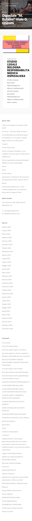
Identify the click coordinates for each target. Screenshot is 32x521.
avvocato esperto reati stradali (12, 369)
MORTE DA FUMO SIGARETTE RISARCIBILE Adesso (12, 458)
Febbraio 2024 (7, 318)
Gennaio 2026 (7, 241)
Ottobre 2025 (6, 248)
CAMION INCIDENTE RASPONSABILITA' (16, 382)
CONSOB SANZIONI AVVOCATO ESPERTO (13, 403)
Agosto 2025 (6, 255)
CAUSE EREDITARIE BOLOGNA (12, 385)
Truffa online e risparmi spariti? (12, 508)
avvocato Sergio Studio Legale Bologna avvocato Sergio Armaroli (15, 377)
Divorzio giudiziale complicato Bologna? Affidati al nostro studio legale (15, 161)
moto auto (5, 467)
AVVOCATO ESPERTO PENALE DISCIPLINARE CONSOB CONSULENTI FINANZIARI (15, 362)
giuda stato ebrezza (8, 421)
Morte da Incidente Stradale (11, 463)
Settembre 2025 (7, 251)
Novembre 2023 (7, 329)
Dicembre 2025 (7, 244)
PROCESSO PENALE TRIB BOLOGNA (14, 483)
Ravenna (5, 487)
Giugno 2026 (6, 230)
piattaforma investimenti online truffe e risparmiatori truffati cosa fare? (15, 478)
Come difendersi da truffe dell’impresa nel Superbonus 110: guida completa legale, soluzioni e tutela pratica (15, 137)
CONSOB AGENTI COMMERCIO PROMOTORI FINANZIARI (13, 396)
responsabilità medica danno (12, 490)
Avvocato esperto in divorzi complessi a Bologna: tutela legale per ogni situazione (16, 354)
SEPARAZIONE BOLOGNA (11, 497)
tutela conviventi (7, 511)
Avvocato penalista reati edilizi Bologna (15, 372)
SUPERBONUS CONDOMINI (11, 504)
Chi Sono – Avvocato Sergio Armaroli (14, 131)
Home (4, 166)
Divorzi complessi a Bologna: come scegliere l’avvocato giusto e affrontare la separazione (16, 154)
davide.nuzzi (9, 37)
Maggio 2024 (6, 308)
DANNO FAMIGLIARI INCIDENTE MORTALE (13, 409)
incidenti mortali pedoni (10, 432)
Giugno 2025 (6, 262)
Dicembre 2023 (7, 325)
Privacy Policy (6, 173)
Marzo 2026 (6, 234)
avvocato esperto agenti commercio (14, 350)
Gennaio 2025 (7, 280)
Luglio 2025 (6, 259)
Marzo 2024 (6, 315)
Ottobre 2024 (6, 290)
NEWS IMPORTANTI (9, 470)
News (4, 170)
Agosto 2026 (6, 227)
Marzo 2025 (6, 273)
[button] (29, 4)
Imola (4, 428)
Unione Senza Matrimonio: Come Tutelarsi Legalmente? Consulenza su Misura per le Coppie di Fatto (14, 189)
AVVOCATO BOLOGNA (10, 346)
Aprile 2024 (6, 311)
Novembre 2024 (7, 287)
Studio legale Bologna (9, 501)
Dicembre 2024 (7, 283)
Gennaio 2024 (7, 322)
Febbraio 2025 (7, 276)
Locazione (5, 435)
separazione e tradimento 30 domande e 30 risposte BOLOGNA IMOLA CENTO (15, 178)
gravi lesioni (6, 425)
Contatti (4, 144)
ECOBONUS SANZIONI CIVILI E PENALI (15, 418)
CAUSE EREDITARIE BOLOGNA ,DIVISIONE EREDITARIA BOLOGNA (14, 390)
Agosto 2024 (6, 297)
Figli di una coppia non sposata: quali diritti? (14, 126)
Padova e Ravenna (8, 474)
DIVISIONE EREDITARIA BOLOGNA (14, 414)
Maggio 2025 (6, 266)
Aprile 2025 (6, 269)
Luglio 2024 (6, 301)
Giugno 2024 (6, 304)
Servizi (4, 183)
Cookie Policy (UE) (8, 147)
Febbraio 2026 (7, 237)
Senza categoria (7, 494)
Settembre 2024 (7, 294)
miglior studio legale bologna (12, 453)
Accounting (6, 343)
